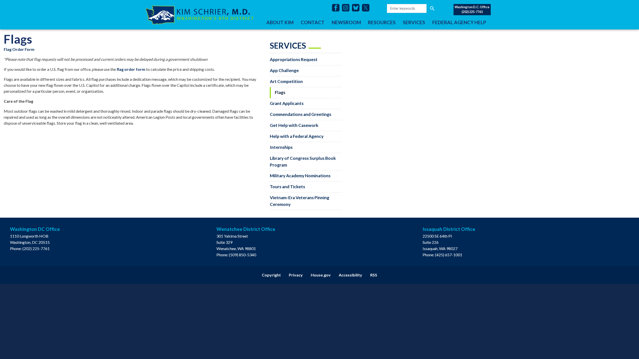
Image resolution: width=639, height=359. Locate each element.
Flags (280, 92)
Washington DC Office (35, 229)
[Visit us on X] (367, 7)
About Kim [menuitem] (280, 22)
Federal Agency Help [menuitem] (459, 22)
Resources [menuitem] (382, 22)
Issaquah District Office (449, 229)
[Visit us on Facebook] (337, 7)
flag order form (131, 69)
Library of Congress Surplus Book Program (303, 161)
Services (288, 45)
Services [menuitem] (414, 22)
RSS (373, 274)
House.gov (321, 274)
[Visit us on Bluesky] (357, 7)
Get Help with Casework (294, 125)
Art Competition (286, 81)
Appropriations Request (294, 59)
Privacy (296, 274)
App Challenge (284, 70)
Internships (281, 147)
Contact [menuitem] (312, 22)
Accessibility (350, 274)
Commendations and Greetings (300, 114)
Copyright (271, 274)
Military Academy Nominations (300, 175)
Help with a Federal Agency (296, 136)
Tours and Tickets (287, 186)
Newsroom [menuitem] (346, 22)
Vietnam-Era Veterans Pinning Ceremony (299, 201)
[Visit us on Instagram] (347, 7)
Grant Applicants (287, 103)
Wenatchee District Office (245, 229)
